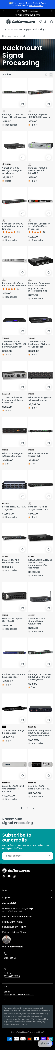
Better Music (22, 1032)
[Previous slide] (3, 11)
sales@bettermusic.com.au (19, 994)
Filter (8, 74)
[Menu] (3, 21)
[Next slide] (52, 11)
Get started (36, 5)
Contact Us (10, 958)
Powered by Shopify (36, 1032)
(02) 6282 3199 (12, 976)
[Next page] (33, 808)
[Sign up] (49, 855)
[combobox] (27, 30)
